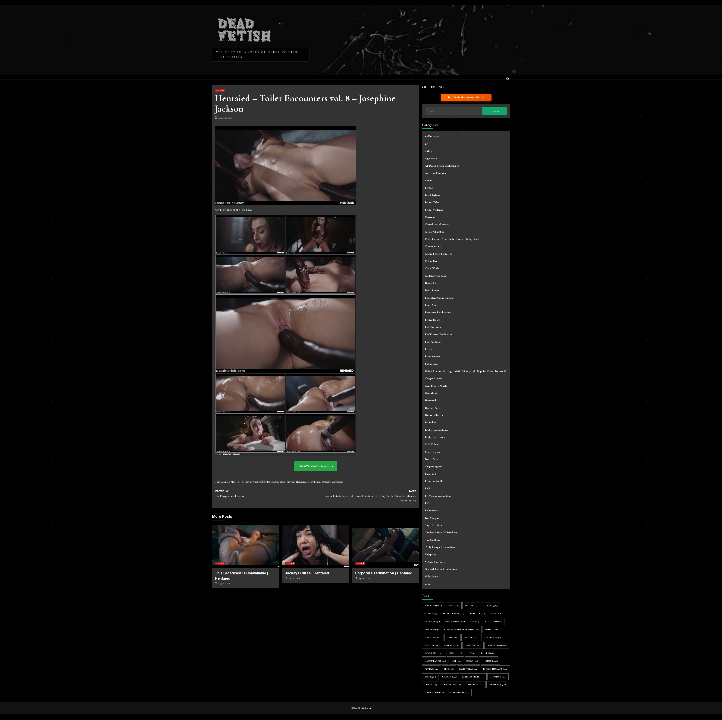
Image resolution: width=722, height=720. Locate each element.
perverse (431, 669)
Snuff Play (474, 685)
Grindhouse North (436, 385)
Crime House (433, 261)
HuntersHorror (434, 415)
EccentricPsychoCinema (439, 297)
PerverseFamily (434, 481)
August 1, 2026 (364, 578)
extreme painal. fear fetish (461, 629)
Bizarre (431, 613)
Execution (493, 621)
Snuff (431, 685)
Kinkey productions (436, 429)
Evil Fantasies (433, 327)
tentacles (326, 481)
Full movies (431, 363)
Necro (472, 661)
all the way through (251, 481)
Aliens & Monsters (230, 481)
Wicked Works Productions (441, 569)
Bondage (477, 613)
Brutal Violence (434, 209)
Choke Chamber (434, 231)
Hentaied (220, 90)
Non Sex (491, 661)
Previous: (229, 493)
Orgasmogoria (433, 466)
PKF (427, 488)
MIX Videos (432, 444)
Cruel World (432, 268)
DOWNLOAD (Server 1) (316, 466)
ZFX (427, 584)
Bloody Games (454, 613)
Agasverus (431, 158)
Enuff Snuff (431, 305)
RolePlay (449, 677)
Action (471, 606)
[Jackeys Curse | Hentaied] (315, 545)
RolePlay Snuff (473, 677)
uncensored (337, 481)
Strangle (497, 685)
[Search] (507, 79)
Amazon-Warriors (435, 173)
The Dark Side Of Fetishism (441, 532)
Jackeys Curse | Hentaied (307, 573)
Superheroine (459, 692)
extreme (291, 481)
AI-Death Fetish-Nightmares (442, 165)
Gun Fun (431, 645)
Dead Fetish (244, 28)
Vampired (430, 554)
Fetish (452, 637)
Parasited (430, 473)
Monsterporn (433, 451)
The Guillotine (433, 540)
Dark (496, 613)
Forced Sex (492, 637)
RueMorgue (432, 517)
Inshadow (430, 422)
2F (426, 143)
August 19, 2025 (225, 117)
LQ (472, 653)
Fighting (471, 637)
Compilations (433, 246)
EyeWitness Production (439, 334)
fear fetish (433, 637)
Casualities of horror (437, 224)
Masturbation (435, 661)
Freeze (429, 349)
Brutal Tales (432, 202)
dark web (432, 621)
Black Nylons (432, 195)
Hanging (451, 645)
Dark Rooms (432, 290)
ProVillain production (438, 495)
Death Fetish (455, 621)
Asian (428, 180)
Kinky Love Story (435, 437)
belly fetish (267, 481)
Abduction (433, 606)
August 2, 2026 (224, 583)
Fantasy (491, 629)
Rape (430, 677)
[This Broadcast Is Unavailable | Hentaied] (245, 545)
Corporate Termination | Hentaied (383, 573)
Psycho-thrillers (495, 669)
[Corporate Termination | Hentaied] (385, 545)
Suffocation (434, 692)
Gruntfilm (431, 393)
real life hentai (313, 481)
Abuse (453, 606)
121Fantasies (432, 136)
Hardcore (300, 481)
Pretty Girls (468, 669)
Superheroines (433, 525)
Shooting (498, 677)
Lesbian (455, 653)
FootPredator (433, 341)
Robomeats (431, 510)
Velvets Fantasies (435, 562)
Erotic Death (432, 319)
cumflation (279, 481)
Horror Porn (432, 407)
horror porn (497, 645)
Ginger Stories (433, 378)
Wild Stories (432, 576)
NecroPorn (431, 459)
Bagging (490, 606)
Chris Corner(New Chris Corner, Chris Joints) (452, 239)
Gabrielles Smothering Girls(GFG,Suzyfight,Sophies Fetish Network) (465, 371)
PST (427, 503)
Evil (474, 621)
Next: (370, 495)
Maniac (488, 653)
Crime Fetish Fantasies (438, 253)
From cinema (433, 356)
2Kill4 (428, 151)
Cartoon (430, 217)
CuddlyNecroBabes (436, 275)
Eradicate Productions (438, 312)
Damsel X (430, 283)
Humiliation (434, 653)
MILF (456, 661)
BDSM (429, 187)
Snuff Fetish (452, 685)
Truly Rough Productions (440, 547)
